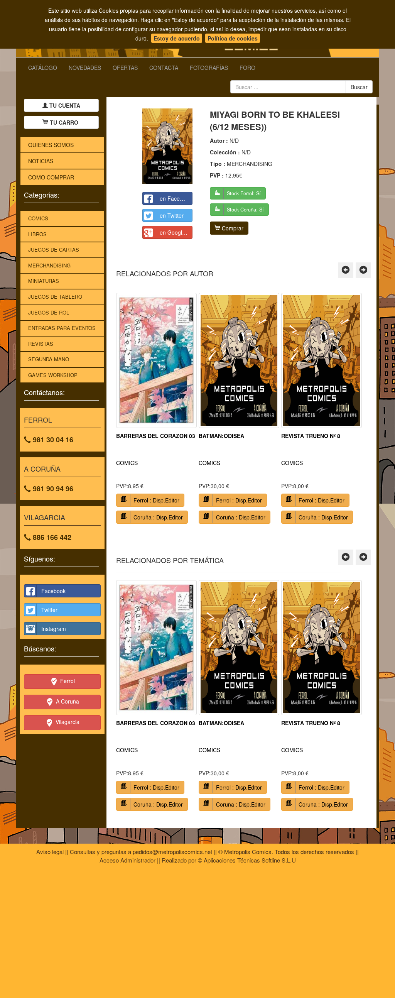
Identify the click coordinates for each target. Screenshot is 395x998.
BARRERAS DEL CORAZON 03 (155, 436)
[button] (345, 270)
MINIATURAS (43, 280)
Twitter (49, 610)
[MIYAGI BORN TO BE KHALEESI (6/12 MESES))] (167, 146)
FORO (247, 67)
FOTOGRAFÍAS (209, 67)
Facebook (53, 591)
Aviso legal (50, 851)
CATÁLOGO (42, 67)
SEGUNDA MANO (48, 359)
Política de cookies (233, 38)
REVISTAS (40, 343)
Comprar (231, 228)
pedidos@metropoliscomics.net (172, 851)
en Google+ (174, 232)
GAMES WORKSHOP (53, 375)
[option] (156, 411)
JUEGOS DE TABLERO (55, 296)
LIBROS (37, 234)
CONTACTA (163, 67)
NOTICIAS (40, 161)
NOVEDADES (85, 67)
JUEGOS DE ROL (48, 312)
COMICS (38, 218)
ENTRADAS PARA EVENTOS (62, 328)
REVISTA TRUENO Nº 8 (310, 436)
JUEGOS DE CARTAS (53, 249)
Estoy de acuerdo (177, 38)
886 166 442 (51, 537)
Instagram (53, 629)
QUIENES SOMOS (51, 145)
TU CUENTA (64, 105)
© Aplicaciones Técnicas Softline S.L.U (247, 860)
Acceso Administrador (127, 860)
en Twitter (172, 215)
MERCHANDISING (49, 265)
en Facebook (176, 198)
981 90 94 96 (52, 489)
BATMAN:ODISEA (221, 436)
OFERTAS (125, 67)
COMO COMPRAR (51, 177)
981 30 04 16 (52, 440)
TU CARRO (64, 122)
